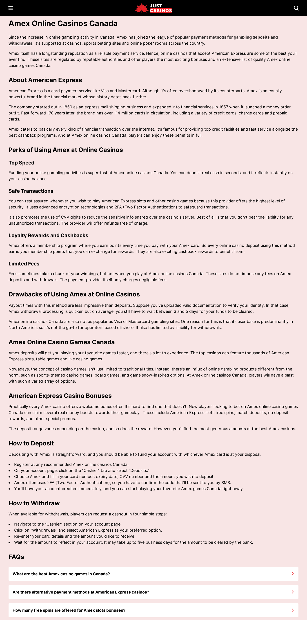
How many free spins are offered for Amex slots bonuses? (69, 610)
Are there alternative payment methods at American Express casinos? (81, 592)
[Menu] (11, 8)
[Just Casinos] (153, 8)
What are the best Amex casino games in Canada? (61, 574)
